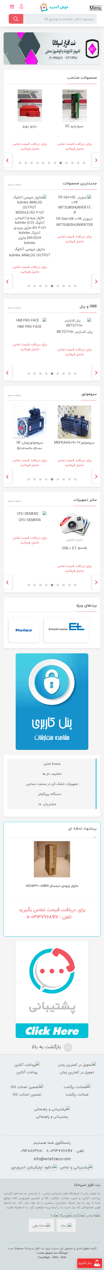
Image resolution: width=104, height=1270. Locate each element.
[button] (97, 55)
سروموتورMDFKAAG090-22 (74, 443)
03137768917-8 (59, 1150)
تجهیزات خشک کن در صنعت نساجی (52, 783)
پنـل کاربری (85, 1262)
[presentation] (98, 160)
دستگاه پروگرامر (52, 793)
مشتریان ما (52, 804)
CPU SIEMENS (30, 520)
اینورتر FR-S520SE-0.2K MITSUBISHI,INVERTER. (74, 222)
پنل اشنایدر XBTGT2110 (74, 332)
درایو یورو (30, 126)
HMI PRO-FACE (30, 327)
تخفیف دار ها (52, 773)
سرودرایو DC (74, 126)
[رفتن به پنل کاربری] (97, 1262)
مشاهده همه (14, 184)
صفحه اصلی (52, 763)
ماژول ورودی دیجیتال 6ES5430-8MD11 (52, 885)
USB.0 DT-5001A (74, 548)
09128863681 (31, 1150)
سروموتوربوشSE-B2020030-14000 (29, 446)
